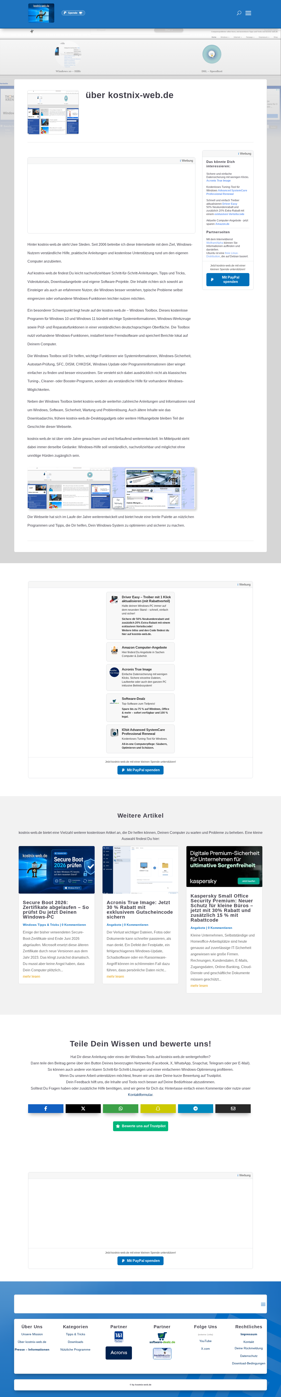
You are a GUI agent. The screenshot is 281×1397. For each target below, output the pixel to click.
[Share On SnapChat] (158, 1108)
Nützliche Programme (75, 1349)
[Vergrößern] (105, 473)
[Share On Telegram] (195, 1108)
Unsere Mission (32, 1334)
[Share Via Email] (233, 1108)
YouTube (205, 1341)
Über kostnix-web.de (32, 1342)
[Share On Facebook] (45, 1108)
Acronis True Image (218, 180)
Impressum (249, 1334)
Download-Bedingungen (248, 1363)
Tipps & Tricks (75, 1334)
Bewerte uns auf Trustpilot (144, 1126)
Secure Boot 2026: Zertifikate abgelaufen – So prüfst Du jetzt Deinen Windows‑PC (56, 910)
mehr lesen (31, 976)
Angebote (114, 924)
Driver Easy (229, 203)
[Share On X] (83, 1108)
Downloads (75, 1342)
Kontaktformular (140, 1095)
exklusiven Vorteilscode (229, 214)
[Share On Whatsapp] (120, 1108)
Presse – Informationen (32, 1349)
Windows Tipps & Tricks (41, 924)
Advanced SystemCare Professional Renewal (226, 192)
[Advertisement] (111, 198)
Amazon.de (222, 224)
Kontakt (248, 1342)
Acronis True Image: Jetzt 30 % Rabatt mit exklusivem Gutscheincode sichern (140, 910)
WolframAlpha (214, 242)
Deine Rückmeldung (249, 1348)
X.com (205, 1348)
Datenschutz (249, 1356)
